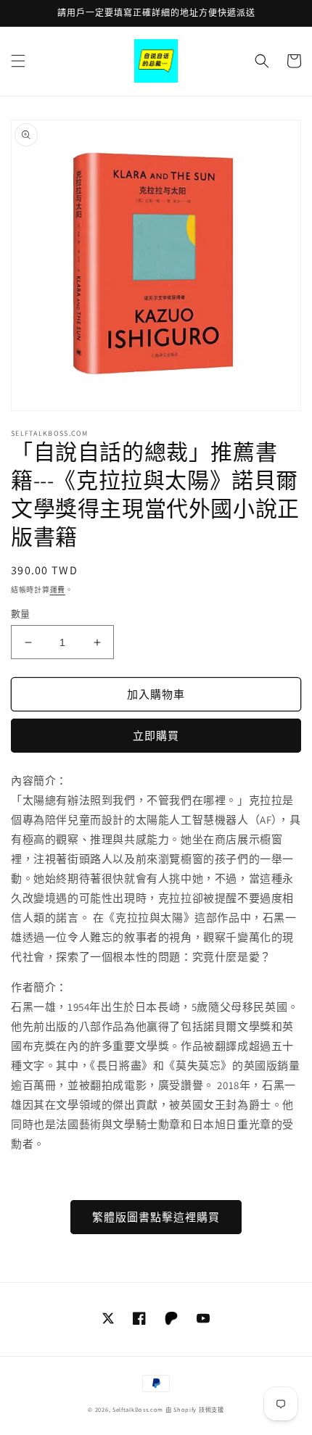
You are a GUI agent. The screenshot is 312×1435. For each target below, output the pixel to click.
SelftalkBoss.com (137, 1409)
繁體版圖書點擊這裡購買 (156, 1217)
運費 (57, 590)
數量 (20, 614)
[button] (18, 61)
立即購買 (156, 736)
